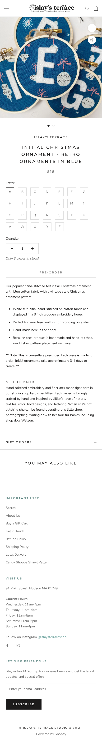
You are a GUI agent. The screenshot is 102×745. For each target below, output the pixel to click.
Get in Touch (15, 531)
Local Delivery (16, 554)
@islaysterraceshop (52, 637)
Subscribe (24, 704)
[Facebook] (7, 645)
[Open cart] (96, 8)
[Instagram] (18, 645)
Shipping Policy (17, 547)
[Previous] (39, 125)
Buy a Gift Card (17, 523)
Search (11, 508)
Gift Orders (19, 442)
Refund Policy (16, 539)
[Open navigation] (6, 8)
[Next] (62, 125)
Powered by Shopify (51, 734)
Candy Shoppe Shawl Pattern (28, 562)
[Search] (87, 8)
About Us (13, 515)
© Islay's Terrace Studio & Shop (51, 727)
